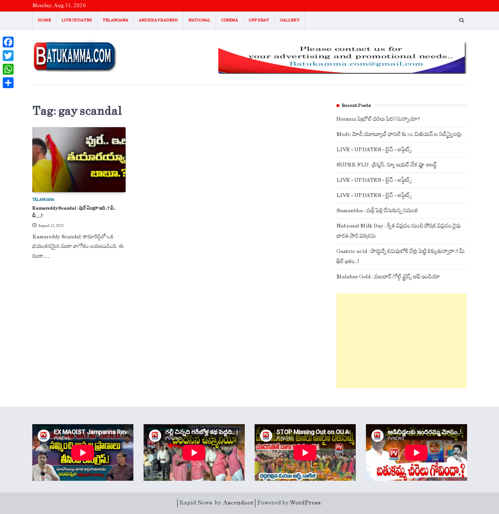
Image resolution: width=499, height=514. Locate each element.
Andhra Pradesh (158, 20)
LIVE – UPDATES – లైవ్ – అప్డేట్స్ (374, 149)
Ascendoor (238, 503)
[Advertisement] (401, 340)
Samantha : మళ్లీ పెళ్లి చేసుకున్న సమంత (377, 210)
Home (44, 20)
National (199, 20)
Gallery (289, 20)
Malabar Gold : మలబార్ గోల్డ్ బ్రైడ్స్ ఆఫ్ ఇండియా (388, 276)
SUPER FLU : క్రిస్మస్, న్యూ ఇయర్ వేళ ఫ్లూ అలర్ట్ (386, 165)
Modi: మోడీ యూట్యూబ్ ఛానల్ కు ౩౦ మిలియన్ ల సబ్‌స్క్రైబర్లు (399, 134)
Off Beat (258, 20)
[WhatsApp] (8, 69)
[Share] (8, 83)
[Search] (462, 20)
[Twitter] (8, 55)
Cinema (229, 20)
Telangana (115, 20)
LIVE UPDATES (76, 20)
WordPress (305, 503)
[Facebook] (8, 42)
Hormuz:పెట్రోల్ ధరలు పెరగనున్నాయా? (378, 119)
